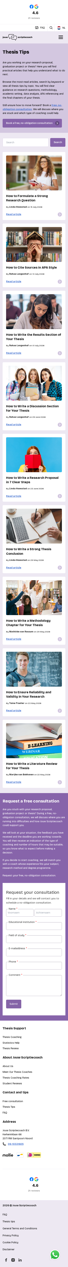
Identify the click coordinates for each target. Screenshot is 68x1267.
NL (63, 27)
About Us (8, 1066)
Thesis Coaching (12, 1037)
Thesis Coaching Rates (16, 1077)
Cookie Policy (10, 1242)
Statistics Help (11, 1042)
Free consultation (13, 1101)
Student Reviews (12, 1083)
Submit (14, 1003)
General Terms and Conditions (20, 1228)
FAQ (5, 1112)
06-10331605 (16, 1144)
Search (58, 142)
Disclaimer (8, 1249)
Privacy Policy (11, 1235)
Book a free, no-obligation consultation (29, 123)
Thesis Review (11, 1048)
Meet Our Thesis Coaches (17, 1072)
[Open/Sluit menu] (61, 37)
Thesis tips (9, 1221)
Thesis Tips (9, 1106)
